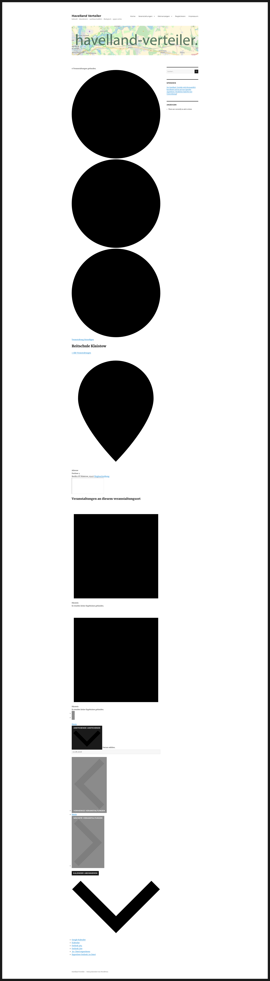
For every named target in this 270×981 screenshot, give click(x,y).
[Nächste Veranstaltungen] (73, 717)
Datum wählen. (109, 747)
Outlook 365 (77, 946)
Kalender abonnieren (85, 873)
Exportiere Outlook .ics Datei (84, 954)
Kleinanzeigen (164, 16)
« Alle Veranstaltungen (81, 353)
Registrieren (180, 16)
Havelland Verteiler (86, 16)
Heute (74, 724)
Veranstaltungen (145, 16)
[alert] (116, 555)
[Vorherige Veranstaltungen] (73, 713)
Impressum (193, 16)
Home (132, 16)
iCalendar (76, 943)
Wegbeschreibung (101, 476)
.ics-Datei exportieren (81, 951)
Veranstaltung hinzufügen (83, 339)
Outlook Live (77, 948)
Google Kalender (79, 940)
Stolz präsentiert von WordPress (97, 972)
